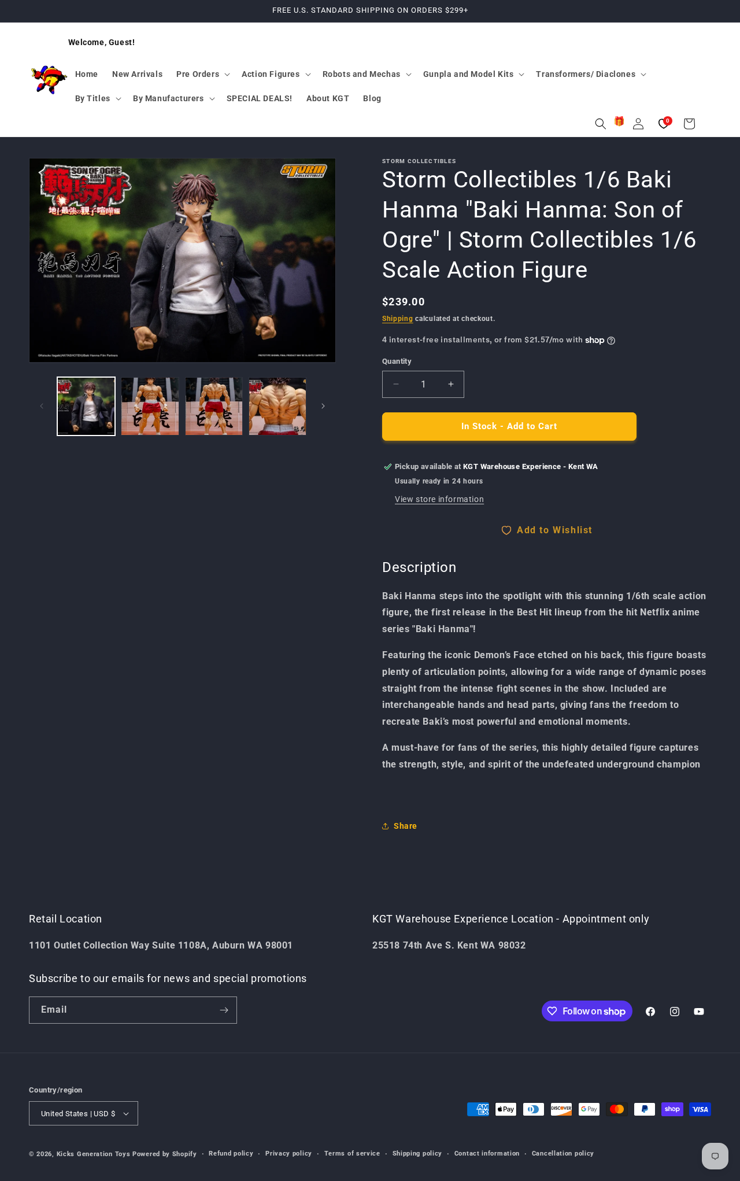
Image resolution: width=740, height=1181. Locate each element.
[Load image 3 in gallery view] (214, 406)
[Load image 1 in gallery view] (86, 406)
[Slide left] (41, 406)
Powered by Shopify (164, 1154)
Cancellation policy (563, 1153)
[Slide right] (323, 406)
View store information (439, 499)
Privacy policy (288, 1153)
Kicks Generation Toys (94, 1154)
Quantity (397, 361)
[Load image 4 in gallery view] (277, 406)
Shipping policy (418, 1153)
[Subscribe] (223, 1010)
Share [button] (405, 826)
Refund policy (231, 1153)
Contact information (487, 1153)
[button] (202, 74)
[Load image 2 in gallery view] (150, 406)
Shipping (397, 319)
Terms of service (352, 1153)
